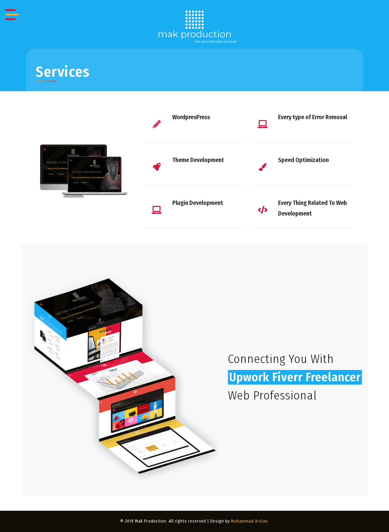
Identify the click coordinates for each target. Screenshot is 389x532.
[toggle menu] (12, 12)
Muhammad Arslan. (250, 521)
